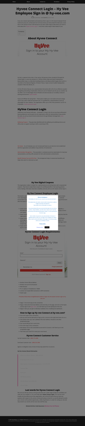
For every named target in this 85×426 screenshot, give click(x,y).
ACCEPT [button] (47, 227)
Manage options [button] (40, 227)
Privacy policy (42, 223)
